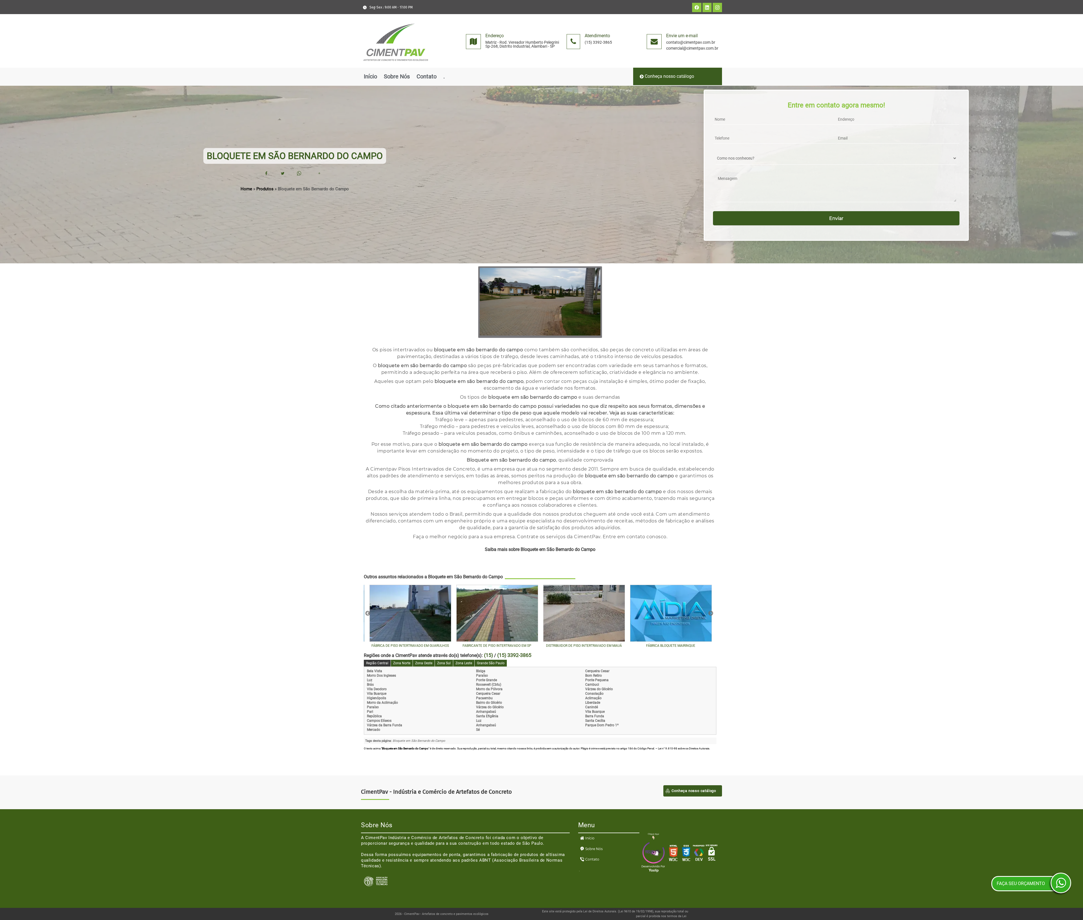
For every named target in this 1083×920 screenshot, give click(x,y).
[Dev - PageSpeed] (699, 860)
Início (370, 76)
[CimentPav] (395, 67)
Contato (427, 76)
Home (246, 188)
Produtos (265, 188)
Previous (368, 613)
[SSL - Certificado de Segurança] (711, 860)
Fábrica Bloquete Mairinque (670, 646)
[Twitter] (282, 173)
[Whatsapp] (299, 173)
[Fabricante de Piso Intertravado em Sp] (497, 613)
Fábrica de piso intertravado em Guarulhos (410, 646)
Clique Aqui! (540, 561)
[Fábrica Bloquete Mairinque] (670, 613)
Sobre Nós (397, 76)
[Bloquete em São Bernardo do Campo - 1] (540, 334)
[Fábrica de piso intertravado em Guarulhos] (410, 613)
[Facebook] (266, 173)
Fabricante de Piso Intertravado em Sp (497, 646)
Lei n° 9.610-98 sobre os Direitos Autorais (683, 748)
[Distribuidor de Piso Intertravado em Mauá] (583, 613)
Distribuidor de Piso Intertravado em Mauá (584, 646)
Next (711, 613)
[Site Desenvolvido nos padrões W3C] (673, 860)
